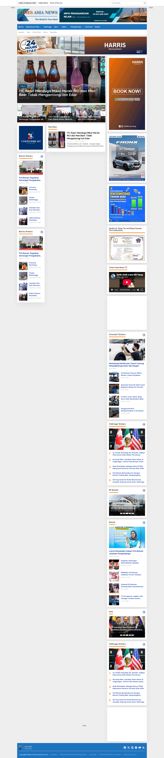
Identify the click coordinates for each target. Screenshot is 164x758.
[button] (145, 3)
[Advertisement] (8, 42)
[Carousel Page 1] (121, 513)
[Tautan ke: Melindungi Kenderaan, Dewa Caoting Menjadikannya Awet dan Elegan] (127, 349)
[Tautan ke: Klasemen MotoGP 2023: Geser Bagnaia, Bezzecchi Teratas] (114, 388)
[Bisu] (138, 290)
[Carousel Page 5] (133, 513)
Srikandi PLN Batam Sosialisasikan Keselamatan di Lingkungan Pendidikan (133, 585)
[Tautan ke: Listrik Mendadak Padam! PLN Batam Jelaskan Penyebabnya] (127, 537)
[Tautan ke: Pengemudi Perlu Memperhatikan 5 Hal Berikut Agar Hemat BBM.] (114, 412)
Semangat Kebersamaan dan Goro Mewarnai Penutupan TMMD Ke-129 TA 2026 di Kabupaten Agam (61, 118)
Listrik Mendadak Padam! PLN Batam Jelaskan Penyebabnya (126, 552)
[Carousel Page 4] (130, 513)
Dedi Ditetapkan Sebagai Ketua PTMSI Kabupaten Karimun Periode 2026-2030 (128, 467)
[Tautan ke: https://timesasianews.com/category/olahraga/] (144, 424)
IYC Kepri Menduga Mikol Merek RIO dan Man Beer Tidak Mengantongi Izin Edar (57, 93)
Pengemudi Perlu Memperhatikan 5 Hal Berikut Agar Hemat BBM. (132, 410)
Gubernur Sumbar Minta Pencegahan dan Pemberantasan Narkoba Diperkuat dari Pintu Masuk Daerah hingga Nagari (90, 118)
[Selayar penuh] (142, 290)
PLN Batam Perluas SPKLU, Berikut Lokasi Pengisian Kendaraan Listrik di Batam (132, 374)
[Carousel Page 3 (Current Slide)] (127, 513)
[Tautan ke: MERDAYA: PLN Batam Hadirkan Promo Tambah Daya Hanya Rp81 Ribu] (114, 576)
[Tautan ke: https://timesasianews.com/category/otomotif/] (144, 334)
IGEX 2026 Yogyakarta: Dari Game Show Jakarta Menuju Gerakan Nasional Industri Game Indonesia (31, 118)
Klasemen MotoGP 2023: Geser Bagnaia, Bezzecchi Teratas (133, 386)
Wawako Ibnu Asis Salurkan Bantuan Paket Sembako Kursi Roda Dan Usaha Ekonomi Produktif (36, 209)
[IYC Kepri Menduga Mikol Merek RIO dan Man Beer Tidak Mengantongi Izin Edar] (67, 148)
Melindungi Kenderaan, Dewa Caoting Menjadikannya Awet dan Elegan (126, 364)
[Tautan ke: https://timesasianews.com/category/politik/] (144, 490)
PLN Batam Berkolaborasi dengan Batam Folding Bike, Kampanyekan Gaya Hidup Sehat (126, 474)
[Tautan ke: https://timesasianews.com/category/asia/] (144, 612)
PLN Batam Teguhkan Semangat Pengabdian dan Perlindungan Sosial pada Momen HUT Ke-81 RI (30, 179)
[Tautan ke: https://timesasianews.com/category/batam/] (144, 522)
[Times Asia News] (38, 15)
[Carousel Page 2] (124, 513)
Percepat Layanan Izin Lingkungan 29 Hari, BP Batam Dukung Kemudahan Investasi (127, 506)
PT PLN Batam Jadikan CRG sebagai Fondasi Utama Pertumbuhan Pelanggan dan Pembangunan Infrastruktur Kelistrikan (132, 597)
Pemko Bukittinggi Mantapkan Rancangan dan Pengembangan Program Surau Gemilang (35, 199)
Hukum (23, 86)
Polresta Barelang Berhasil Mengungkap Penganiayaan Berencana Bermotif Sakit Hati (35, 188)
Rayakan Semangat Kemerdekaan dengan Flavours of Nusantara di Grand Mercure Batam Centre (133, 562)
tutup (13, 7)
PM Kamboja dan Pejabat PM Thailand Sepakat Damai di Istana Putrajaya (126, 628)
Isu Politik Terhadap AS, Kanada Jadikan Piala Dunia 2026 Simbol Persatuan (129, 454)
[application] (127, 282)
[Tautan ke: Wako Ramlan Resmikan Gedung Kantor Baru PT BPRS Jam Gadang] (23, 221)
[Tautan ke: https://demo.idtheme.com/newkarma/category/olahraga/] (144, 644)
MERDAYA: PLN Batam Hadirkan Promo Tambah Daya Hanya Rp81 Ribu (131, 574)
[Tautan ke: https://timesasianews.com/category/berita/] (41, 156)
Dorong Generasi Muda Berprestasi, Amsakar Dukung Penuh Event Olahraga (128, 481)
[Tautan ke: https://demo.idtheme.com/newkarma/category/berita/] (41, 232)
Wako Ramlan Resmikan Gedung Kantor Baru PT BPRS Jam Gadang (35, 219)
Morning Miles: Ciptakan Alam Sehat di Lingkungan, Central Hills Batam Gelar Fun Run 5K (128, 460)
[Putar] (112, 290)
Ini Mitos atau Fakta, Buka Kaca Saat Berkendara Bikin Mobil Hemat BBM (132, 398)
